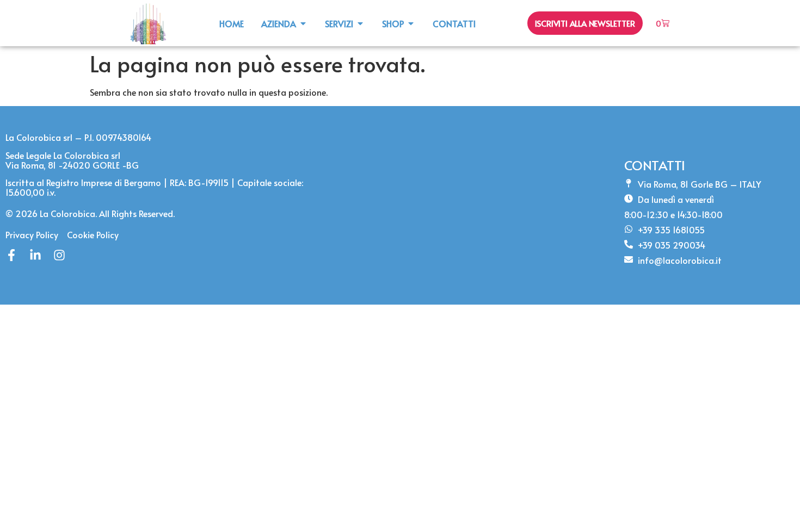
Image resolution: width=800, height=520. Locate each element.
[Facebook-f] (11, 255)
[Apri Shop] (411, 23)
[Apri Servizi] (360, 23)
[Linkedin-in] (35, 255)
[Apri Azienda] (303, 23)
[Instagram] (59, 255)
